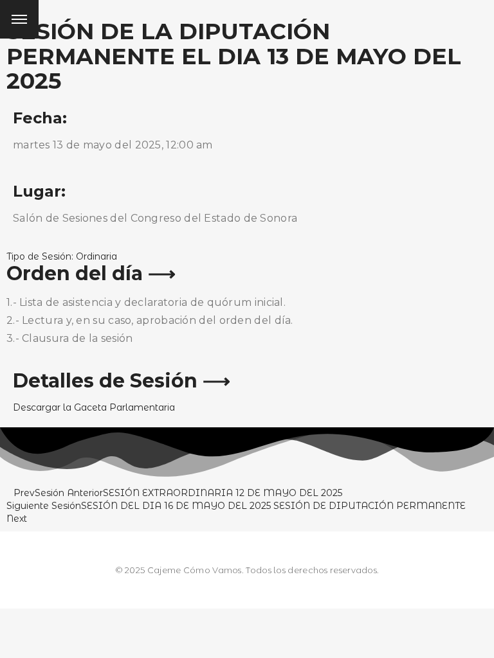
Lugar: (39, 191)
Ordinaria (96, 256)
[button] (94, 407)
